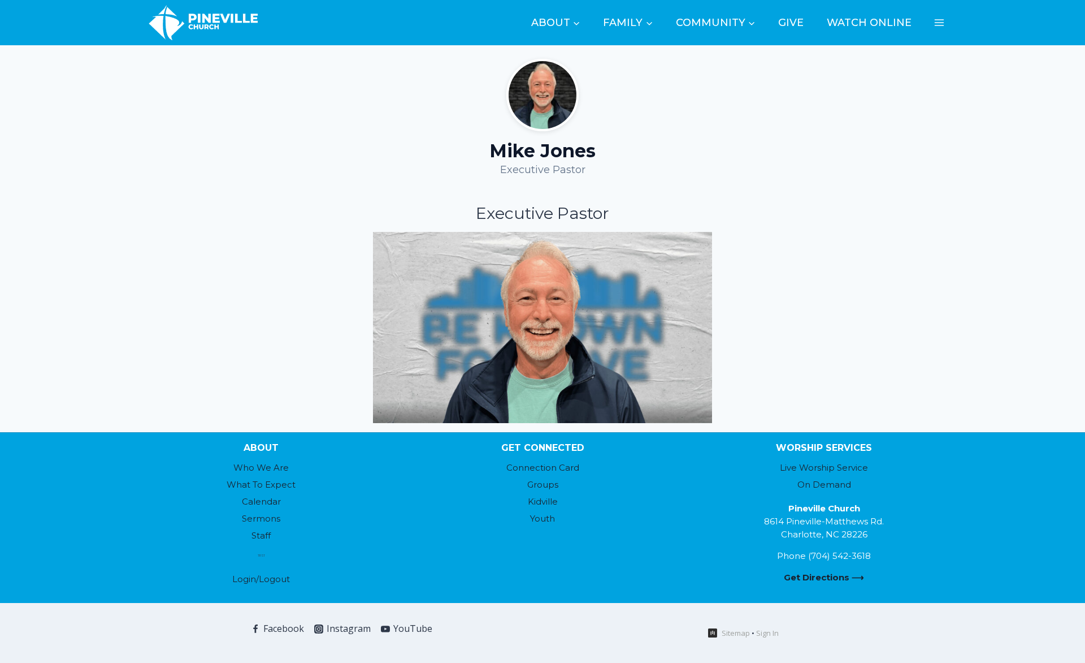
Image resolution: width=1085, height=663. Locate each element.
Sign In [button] (767, 633)
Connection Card (542, 467)
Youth (542, 518)
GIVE (791, 22)
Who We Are (261, 467)
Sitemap (736, 633)
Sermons (261, 518)
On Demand (824, 484)
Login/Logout (261, 579)
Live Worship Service (824, 467)
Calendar (261, 501)
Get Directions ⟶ (824, 577)
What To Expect (261, 484)
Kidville (543, 501)
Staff (261, 535)
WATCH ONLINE (869, 22)
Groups (542, 484)
